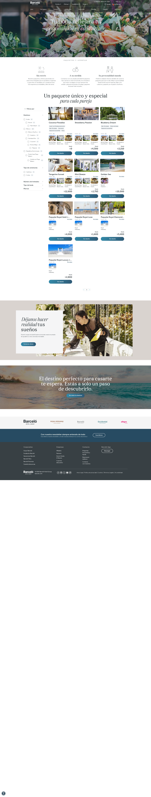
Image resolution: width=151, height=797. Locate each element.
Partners (58, 453)
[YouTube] (67, 472)
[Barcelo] (80, 422)
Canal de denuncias (29, 464)
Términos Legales (109, 472)
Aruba (29, 119)
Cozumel (34, 141)
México (29, 129)
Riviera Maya (35, 145)
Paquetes (105, 9)
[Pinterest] (70, 472)
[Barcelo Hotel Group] (28, 472)
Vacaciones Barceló (29, 456)
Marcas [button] (26, 189)
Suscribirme (99, 435)
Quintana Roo (33, 138)
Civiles (29, 175)
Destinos (93, 9)
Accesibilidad (119, 472)
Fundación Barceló (29, 453)
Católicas (30, 172)
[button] (113, 1)
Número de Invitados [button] (31, 182)
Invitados (56, 9)
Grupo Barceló (28, 450)
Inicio (31, 9)
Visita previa (118, 9)
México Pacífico (34, 132)
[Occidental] (102, 422)
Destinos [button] (27, 115)
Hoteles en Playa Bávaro (36, 160)
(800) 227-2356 (105, 1)
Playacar (35, 148)
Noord (31, 122)
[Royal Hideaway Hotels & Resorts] (56, 422)
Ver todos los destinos (75, 395)
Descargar (107, 451)
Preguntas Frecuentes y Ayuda (86, 452)
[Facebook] (58, 472)
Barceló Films (27, 459)
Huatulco (34, 135)
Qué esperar (43, 9)
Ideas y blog (68, 9)
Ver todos (69, 133)
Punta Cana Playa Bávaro (35, 155)
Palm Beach (34, 125)
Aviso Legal (80, 472)
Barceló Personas (29, 461)
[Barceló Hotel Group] (35, 3)
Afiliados (58, 450)
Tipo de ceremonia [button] (30, 168)
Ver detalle (60, 153)
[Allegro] (124, 422)
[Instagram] (61, 472)
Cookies (100, 472)
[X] (64, 472)
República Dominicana (34, 151)
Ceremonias (81, 9)
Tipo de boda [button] (28, 185)
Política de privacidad (90, 472)
